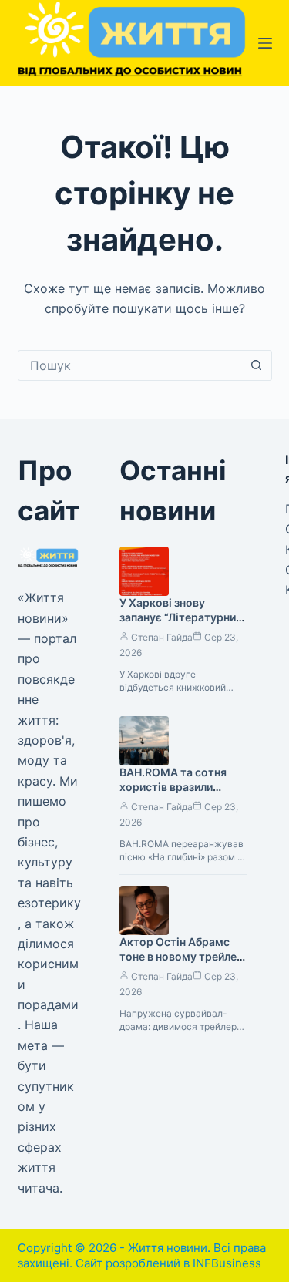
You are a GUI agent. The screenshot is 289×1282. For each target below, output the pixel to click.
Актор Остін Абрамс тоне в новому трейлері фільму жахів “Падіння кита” (183, 963)
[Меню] (265, 43)
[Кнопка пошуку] (256, 365)
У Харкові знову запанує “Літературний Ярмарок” (180, 617)
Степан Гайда (162, 637)
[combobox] (130, 365)
